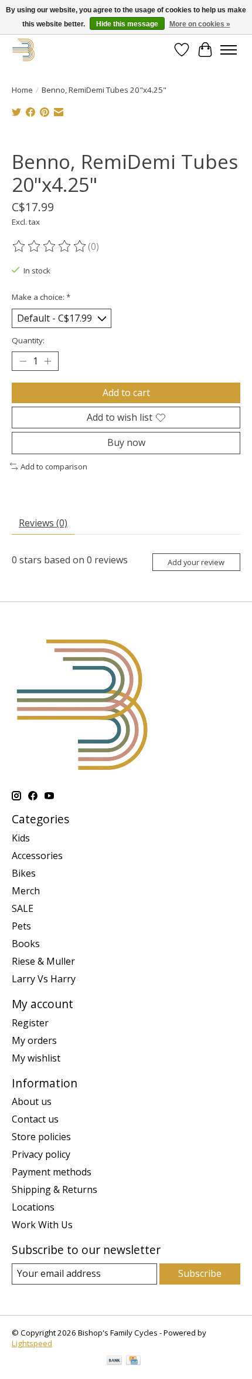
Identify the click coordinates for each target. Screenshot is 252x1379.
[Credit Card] (133, 1361)
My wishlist (36, 1058)
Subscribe (200, 1273)
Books (26, 943)
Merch (26, 890)
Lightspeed (32, 1343)
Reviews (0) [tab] (43, 522)
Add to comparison (54, 466)
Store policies (41, 1136)
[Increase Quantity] (47, 361)
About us (32, 1101)
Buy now (126, 442)
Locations (33, 1207)
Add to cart (126, 392)
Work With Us (42, 1224)
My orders (34, 1040)
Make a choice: (41, 297)
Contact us (35, 1119)
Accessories (37, 855)
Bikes (24, 873)
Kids (21, 838)
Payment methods (51, 1171)
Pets (21, 926)
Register (30, 1022)
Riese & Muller (43, 961)
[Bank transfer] (114, 1361)
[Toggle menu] (228, 50)
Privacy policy (41, 1154)
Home (22, 90)
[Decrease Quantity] (22, 361)
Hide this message (127, 24)
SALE (22, 908)
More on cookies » (199, 24)
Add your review (196, 562)
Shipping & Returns (54, 1189)
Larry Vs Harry (44, 978)
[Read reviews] (50, 246)
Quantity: (28, 340)
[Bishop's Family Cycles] (24, 50)
